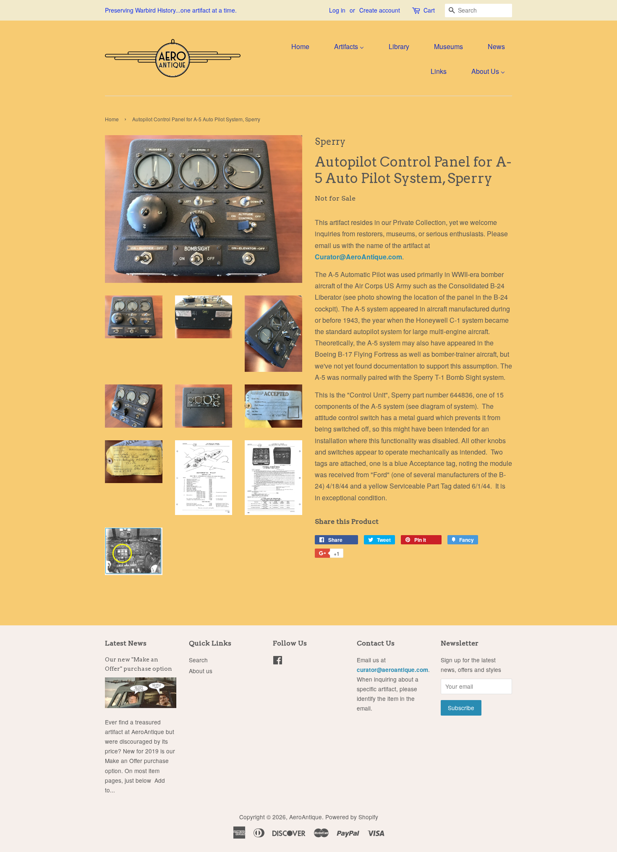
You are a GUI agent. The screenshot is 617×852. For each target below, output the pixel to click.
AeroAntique (305, 817)
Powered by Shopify (351, 817)
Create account (379, 10)
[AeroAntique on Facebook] (277, 661)
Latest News (125, 643)
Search (198, 660)
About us (200, 670)
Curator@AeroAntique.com (358, 256)
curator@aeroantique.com (392, 670)
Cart (429, 10)
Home (112, 119)
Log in (337, 10)
